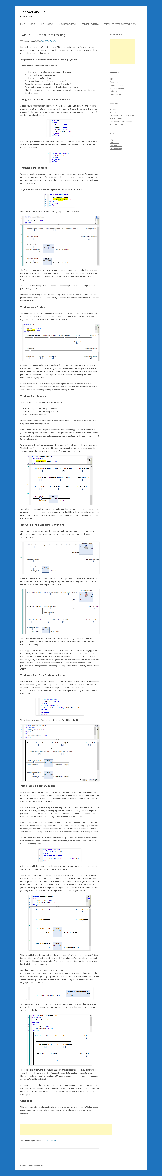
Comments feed (116, 146)
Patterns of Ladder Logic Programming (120, 24)
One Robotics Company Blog (121, 121)
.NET (111, 79)
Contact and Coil (33, 12)
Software (113, 91)
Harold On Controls (117, 118)
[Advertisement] (66, 1129)
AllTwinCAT (114, 109)
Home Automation (117, 85)
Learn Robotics (47, 24)
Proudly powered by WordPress (31, 1165)
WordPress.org (116, 149)
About (32, 24)
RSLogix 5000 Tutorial (67, 24)
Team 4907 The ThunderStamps (122, 124)
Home (22, 24)
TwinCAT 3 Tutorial (90, 24)
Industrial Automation (118, 88)
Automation (114, 82)
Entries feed (114, 143)
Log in (112, 139)
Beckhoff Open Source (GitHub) (122, 115)
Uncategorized (115, 94)
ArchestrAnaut (115, 112)
